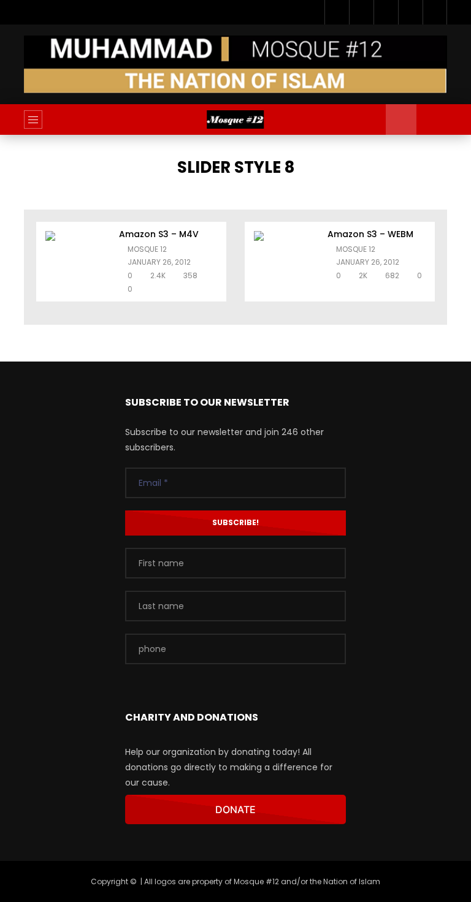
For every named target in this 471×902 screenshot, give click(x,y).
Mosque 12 (147, 249)
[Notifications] (410, 12)
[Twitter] (361, 12)
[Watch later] (385, 12)
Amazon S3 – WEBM (370, 234)
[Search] (431, 119)
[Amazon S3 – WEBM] (284, 261)
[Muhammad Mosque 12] (235, 119)
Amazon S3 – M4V (159, 234)
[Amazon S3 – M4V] (76, 261)
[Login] (435, 12)
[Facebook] (336, 12)
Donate (235, 809)
